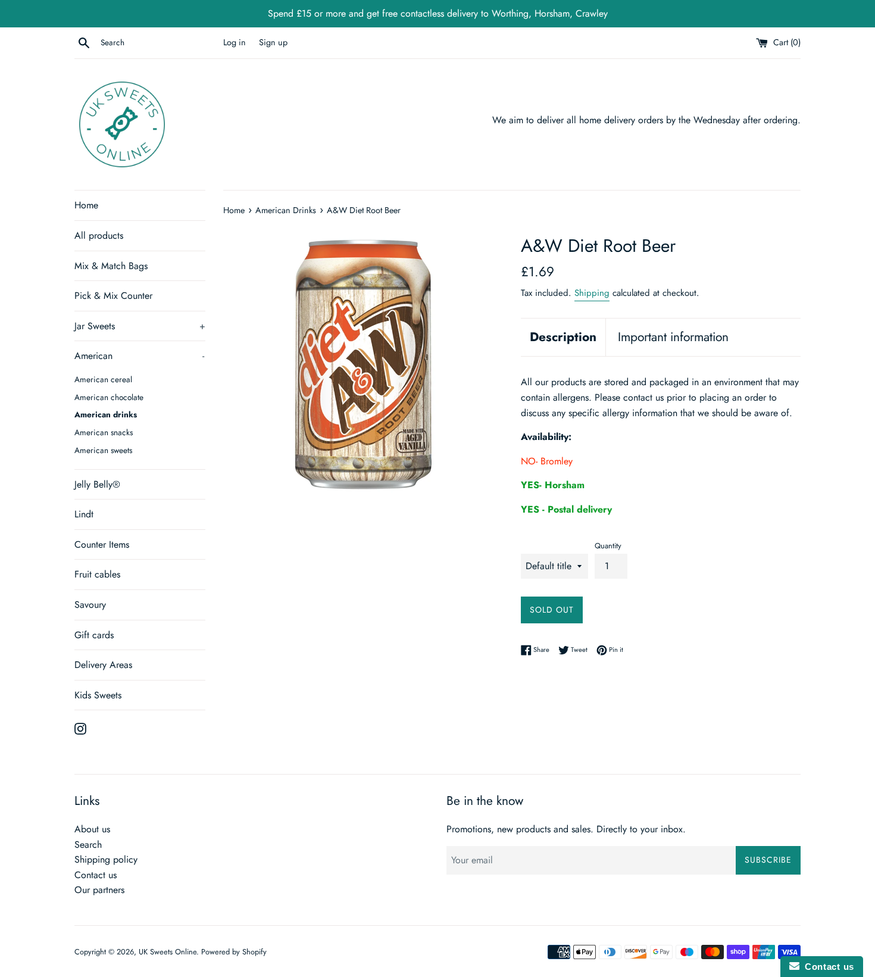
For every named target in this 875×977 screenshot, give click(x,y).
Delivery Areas (103, 665)
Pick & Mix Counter (113, 295)
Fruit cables (97, 574)
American (139, 356)
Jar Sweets (139, 326)
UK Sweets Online (167, 951)
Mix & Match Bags (111, 266)
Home (86, 205)
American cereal (103, 379)
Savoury (90, 604)
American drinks (105, 414)
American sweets (103, 450)
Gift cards (94, 635)
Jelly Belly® (97, 484)
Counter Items (101, 544)
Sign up (273, 42)
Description (563, 337)
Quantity (608, 545)
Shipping (592, 292)
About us (92, 829)
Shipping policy (106, 859)
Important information (673, 337)
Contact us (95, 875)
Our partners (99, 890)
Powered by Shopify (234, 951)
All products (98, 235)
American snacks (103, 432)
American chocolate (108, 397)
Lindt (83, 514)
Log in (234, 42)
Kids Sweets (97, 695)
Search (88, 844)
